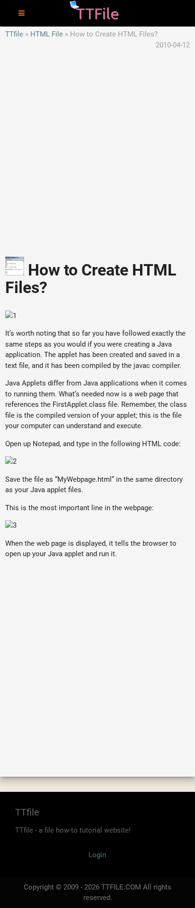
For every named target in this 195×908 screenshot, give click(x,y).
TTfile (14, 34)
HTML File (46, 34)
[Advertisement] (97, 148)
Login (97, 855)
